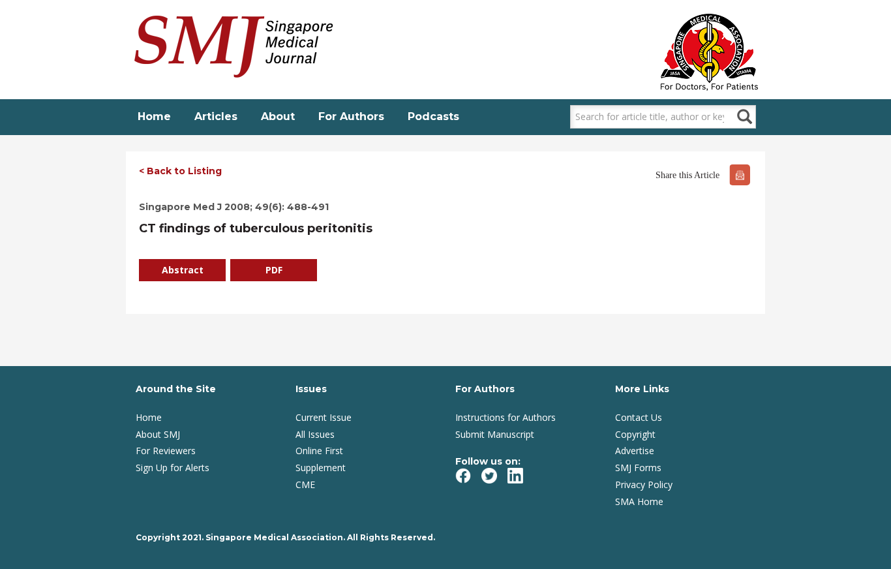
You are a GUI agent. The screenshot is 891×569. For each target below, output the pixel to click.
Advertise (634, 450)
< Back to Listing (180, 171)
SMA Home (639, 501)
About (278, 116)
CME (305, 484)
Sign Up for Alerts (172, 467)
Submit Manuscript (494, 434)
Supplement (320, 467)
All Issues (315, 434)
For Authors (351, 116)
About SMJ (158, 434)
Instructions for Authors (505, 417)
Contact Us (638, 417)
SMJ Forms (638, 467)
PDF (273, 270)
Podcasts (433, 116)
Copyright (635, 434)
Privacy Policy (643, 484)
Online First (319, 450)
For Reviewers (166, 450)
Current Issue (323, 417)
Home (154, 116)
